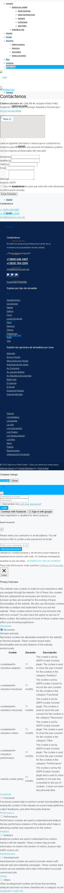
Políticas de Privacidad (51, 565)
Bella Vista (11, 379)
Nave (9, 322)
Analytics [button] (4, 831)
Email (3, 168)
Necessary (9, 629)
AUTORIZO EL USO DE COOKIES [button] (44, 561)
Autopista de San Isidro (17, 364)
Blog (8, 59)
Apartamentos (13, 300)
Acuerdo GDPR (8, 182)
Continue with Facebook (13, 511)
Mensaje (4, 179)
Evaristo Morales (15, 394)
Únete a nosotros (19, 56)
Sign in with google (41, 511)
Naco (9, 443)
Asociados (16, 52)
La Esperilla (12, 421)
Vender (9, 37)
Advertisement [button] (7, 853)
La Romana (22, 22)
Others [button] (3, 876)
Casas (10, 307)
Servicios (16, 48)
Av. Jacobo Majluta (15, 372)
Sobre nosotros (18, 44)
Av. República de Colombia (19, 376)
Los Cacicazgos (14, 428)
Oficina (10, 330)
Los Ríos (11, 439)
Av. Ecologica (13, 368)
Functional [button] (5, 794)
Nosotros (10, 41)
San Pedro (22, 26)
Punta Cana (11, 67)
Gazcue (10, 413)
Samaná (21, 18)
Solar (9, 337)
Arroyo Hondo (13, 357)
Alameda (11, 353)
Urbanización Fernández (18, 454)
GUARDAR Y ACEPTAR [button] (11, 891)
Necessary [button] (5, 626)
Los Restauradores (16, 436)
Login (4, 507)
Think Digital (43, 468)
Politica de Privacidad (17, 282)
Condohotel (12, 304)
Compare (5, 480)
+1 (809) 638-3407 (9, 209)
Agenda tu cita (18, 30)
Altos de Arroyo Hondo (17, 361)
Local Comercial (14, 319)
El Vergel (11, 387)
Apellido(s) (5, 160)
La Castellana (13, 417)
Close (15, 480)
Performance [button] (7, 813)
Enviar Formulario (8, 194)
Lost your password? (30, 504)
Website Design (7, 468)
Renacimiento (13, 450)
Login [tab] (9, 486)
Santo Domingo (24, 11)
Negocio (11, 326)
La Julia (10, 424)
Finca (9, 315)
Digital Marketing (26, 468)
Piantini (10, 447)
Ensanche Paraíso (15, 390)
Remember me (11, 504)
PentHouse (12, 333)
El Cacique (11, 383)
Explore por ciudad (19, 7)
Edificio (10, 311)
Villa (9, 341)
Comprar (9, 4)
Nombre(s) (5, 156)
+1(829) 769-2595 (17, 263)
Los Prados (12, 432)
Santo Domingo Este (26, 15)
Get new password (11, 549)
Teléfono (4, 164)
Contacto (10, 63)
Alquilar (9, 33)
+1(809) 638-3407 (17, 259)
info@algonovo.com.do (12, 217)
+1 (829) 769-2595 (9, 213)
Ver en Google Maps (10, 110)
